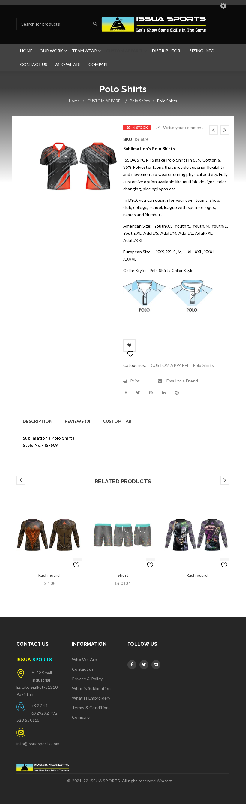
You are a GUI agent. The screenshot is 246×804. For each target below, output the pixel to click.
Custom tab (117, 421)
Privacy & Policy (87, 678)
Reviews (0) (78, 421)
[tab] (37, 421)
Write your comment (183, 127)
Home (74, 100)
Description (37, 421)
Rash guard (49, 575)
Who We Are (84, 659)
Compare (81, 717)
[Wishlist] (129, 345)
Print (135, 380)
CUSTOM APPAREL (104, 100)
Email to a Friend (182, 380)
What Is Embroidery (91, 697)
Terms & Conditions (91, 707)
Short (123, 575)
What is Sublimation (91, 688)
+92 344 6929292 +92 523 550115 (37, 713)
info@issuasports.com (37, 743)
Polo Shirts (140, 100)
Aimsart (164, 780)
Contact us (83, 669)
